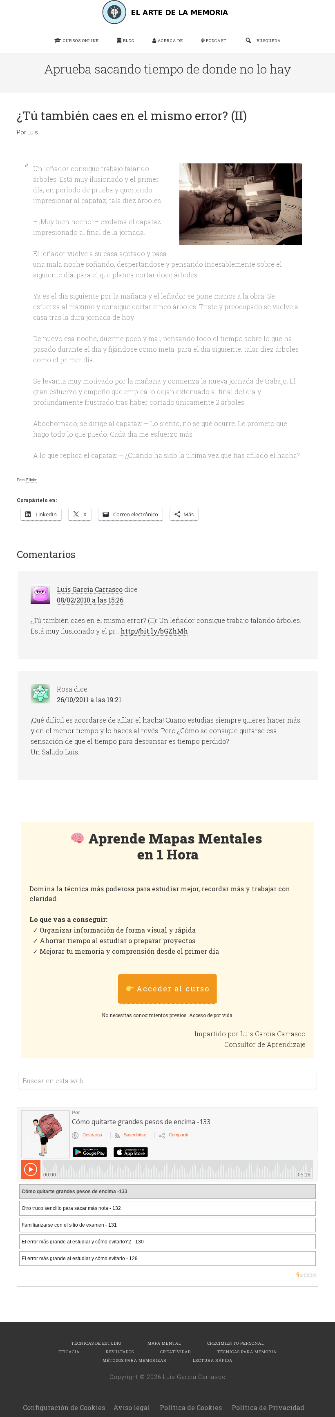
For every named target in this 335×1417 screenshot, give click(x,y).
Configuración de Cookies (64, 1407)
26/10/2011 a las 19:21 (89, 699)
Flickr (31, 480)
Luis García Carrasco (90, 589)
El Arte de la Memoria (167, 12)
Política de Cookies (191, 1407)
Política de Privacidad (268, 1407)
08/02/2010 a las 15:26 (90, 600)
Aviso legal (131, 1407)
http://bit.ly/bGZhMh (154, 631)
